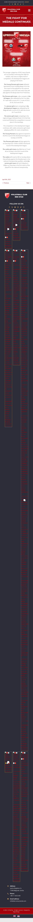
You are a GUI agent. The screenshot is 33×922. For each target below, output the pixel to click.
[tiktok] (20, 4)
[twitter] (12, 4)
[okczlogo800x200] (11, 8)
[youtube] (15, 4)
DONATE (27, 2)
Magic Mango (16, 911)
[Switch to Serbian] (18, 916)
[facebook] (9, 4)
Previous (6, 183)
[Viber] (23, 4)
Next (28, 183)
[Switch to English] (14, 916)
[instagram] (17, 4)
